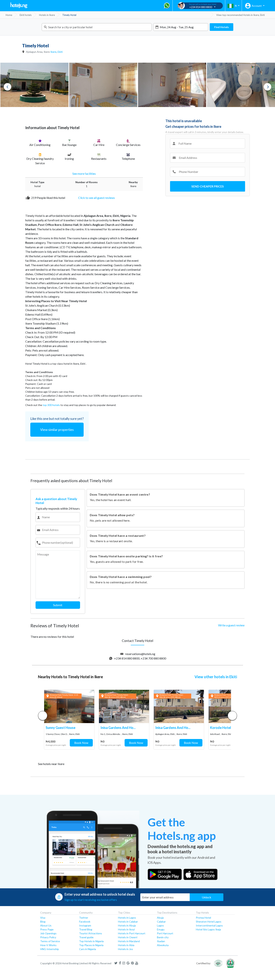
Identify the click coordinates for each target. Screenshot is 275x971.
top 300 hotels (51, 405)
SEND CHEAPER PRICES (207, 186)
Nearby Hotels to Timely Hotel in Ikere (70, 676)
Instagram (85, 925)
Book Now (81, 742)
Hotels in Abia (126, 945)
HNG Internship (49, 949)
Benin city (163, 937)
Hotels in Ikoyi (126, 929)
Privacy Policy (48, 937)
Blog (42, 921)
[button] (232, 715)
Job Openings (48, 933)
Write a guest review (231, 625)
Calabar (161, 921)
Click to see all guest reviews (96, 197)
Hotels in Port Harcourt (131, 933)
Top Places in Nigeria (91, 945)
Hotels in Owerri (127, 937)
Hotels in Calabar (128, 921)
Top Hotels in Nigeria (91, 941)
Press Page (47, 929)
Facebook (84, 921)
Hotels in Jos (125, 949)
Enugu (160, 929)
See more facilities (84, 173)
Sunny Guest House (60, 728)
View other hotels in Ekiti (216, 676)
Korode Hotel (220, 728)
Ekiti (60, 51)
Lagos (160, 925)
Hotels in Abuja (127, 925)
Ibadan (161, 941)
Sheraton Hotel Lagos (208, 921)
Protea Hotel (203, 917)
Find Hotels (221, 27)
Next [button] (267, 87)
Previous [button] (7, 87)
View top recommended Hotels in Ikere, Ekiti (240, 14)
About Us (45, 925)
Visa (42, 917)
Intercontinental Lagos (209, 925)
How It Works (48, 945)
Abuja (160, 917)
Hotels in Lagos (127, 917)
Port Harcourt (165, 933)
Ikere (53, 51)
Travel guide (86, 937)
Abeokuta (163, 945)
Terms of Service (50, 941)
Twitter (83, 917)
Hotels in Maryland (129, 941)
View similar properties (57, 430)
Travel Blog (85, 929)
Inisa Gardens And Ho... (118, 728)
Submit (57, 605)
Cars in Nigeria (87, 949)
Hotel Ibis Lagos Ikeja (208, 929)
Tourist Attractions (90, 933)
